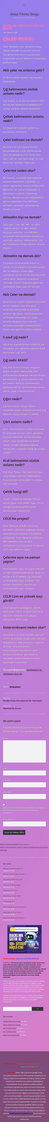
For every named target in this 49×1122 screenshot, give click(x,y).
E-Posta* (7, 780)
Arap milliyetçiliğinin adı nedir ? (13, 879)
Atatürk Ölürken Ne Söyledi (11, 1021)
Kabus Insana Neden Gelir (11, 1035)
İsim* (5, 769)
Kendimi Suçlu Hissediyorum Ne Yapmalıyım (22, 701)
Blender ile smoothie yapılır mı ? (13, 868)
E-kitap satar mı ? (8, 901)
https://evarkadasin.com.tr (11, 847)
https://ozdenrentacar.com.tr (35, 847)
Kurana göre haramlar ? (10, 890)
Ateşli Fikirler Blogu (24, 14)
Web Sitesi (7, 792)
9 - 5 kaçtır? (8, 819)
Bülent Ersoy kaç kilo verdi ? (12, 896)
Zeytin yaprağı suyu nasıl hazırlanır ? (14, 907)
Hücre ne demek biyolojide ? (12, 885)
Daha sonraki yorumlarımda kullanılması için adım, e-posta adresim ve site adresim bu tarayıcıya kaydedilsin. (24, 810)
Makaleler (15, 687)
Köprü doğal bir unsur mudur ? (12, 912)
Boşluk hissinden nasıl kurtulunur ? (14, 918)
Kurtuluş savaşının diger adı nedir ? (14, 874)
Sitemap (3, 850)
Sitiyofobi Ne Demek (12, 708)
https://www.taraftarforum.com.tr (14, 844)
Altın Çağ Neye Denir (9, 1028)
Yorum (5, 738)
